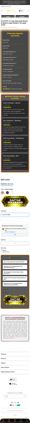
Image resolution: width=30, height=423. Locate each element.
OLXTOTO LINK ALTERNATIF (9, 219)
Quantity (3, 239)
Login (9, 421)
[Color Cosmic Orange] (2, 192)
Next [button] (28, 2)
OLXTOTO (5, 321)
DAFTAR (22, 16)
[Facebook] (4, 293)
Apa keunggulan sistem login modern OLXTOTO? (14, 272)
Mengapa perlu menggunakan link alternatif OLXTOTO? (13, 267)
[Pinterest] (8, 293)
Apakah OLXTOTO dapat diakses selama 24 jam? (15, 278)
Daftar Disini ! (18, 4)
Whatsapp (21, 421)
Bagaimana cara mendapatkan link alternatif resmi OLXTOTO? (13, 284)
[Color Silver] (12, 192)
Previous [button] (1, 2)
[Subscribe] (24, 396)
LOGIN (8, 16)
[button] (1, 10)
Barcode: (10, 27)
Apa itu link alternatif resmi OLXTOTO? (14, 262)
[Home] (11, 10)
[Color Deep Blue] (7, 192)
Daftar (15, 421)
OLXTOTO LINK (6, 214)
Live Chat (27, 421)
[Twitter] (6, 293)
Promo (3, 421)
